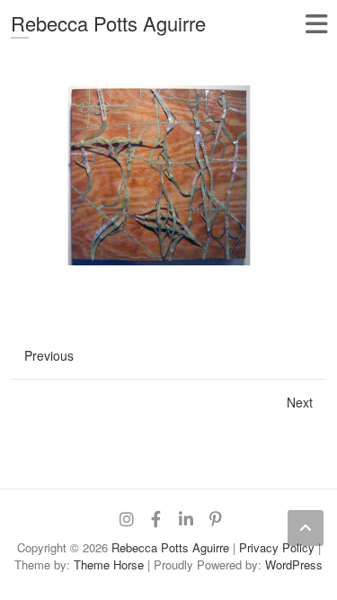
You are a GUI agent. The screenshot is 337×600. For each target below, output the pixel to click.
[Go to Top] (306, 528)
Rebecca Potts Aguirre (108, 23)
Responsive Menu (316, 23)
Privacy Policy (277, 547)
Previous (49, 355)
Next (300, 402)
